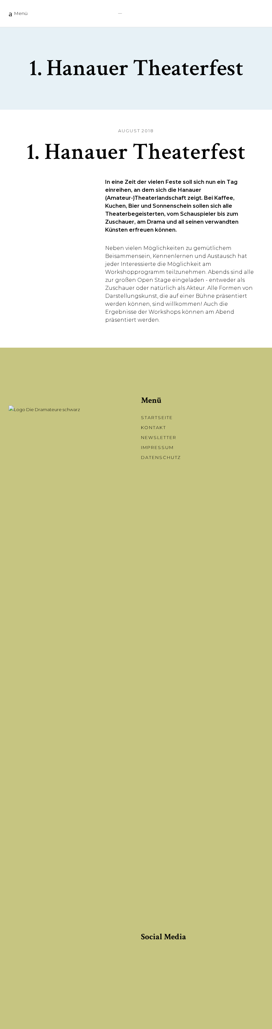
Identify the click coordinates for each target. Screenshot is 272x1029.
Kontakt (153, 427)
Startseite (157, 417)
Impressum (157, 447)
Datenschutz (161, 457)
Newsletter (158, 437)
